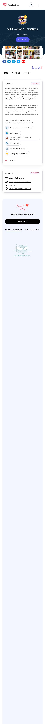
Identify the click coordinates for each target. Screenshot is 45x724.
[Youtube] (23, 61)
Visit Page (35, 84)
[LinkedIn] (9, 61)
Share (21, 40)
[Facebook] (4, 61)
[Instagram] (14, 61)
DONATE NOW (22, 221)
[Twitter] (18, 61)
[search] (31, 4)
